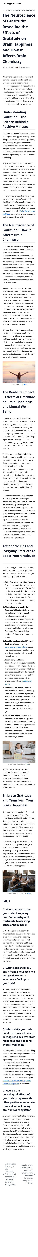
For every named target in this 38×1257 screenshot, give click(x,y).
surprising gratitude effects (16, 647)
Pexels (25, 384)
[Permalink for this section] (30, 126)
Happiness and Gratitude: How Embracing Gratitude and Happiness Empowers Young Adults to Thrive (27, 1174)
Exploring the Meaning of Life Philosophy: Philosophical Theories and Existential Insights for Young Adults (10, 1174)
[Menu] (34, 3)
